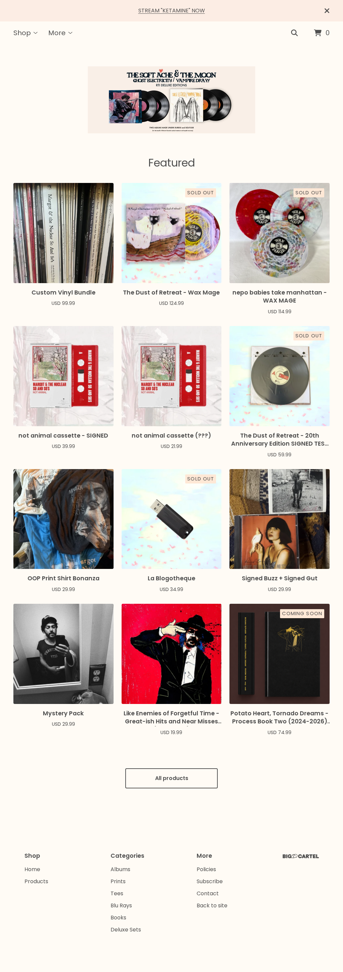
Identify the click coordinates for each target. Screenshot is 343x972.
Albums (120, 869)
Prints (118, 881)
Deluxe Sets (126, 929)
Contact (208, 893)
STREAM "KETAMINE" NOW (171, 10)
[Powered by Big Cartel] (301, 856)
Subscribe (210, 881)
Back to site (212, 905)
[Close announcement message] (327, 10)
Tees (117, 893)
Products (36, 881)
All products (171, 778)
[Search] (294, 33)
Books (118, 917)
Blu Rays (121, 905)
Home (32, 869)
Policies (206, 869)
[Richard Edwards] (171, 99)
